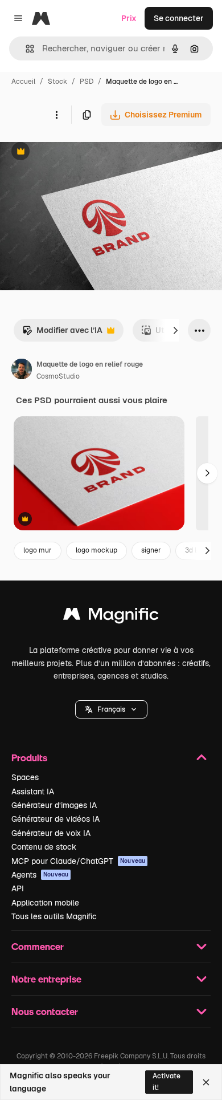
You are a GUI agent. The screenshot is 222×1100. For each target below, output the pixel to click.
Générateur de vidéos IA (55, 819)
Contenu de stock (43, 847)
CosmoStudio (58, 376)
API (17, 888)
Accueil (23, 81)
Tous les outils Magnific (54, 916)
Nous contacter (44, 1011)
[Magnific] (111, 617)
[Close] (206, 1082)
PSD (86, 81)
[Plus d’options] (56, 114)
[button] (111, 709)
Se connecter (179, 18)
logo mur (37, 550)
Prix (129, 18)
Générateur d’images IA (54, 805)
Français (111, 709)
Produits (29, 758)
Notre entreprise (46, 979)
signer (151, 550)
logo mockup (96, 550)
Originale (75, 152)
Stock (57, 81)
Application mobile (45, 903)
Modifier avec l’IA (62, 333)
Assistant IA (32, 791)
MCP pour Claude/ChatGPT (78, 861)
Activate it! (166, 1081)
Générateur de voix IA (51, 833)
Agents (39, 875)
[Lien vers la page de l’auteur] (21, 371)
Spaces (25, 777)
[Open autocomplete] (25, 48)
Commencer (37, 946)
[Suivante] (175, 330)
